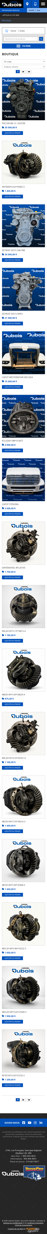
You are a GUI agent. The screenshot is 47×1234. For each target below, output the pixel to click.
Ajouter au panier (12, 133)
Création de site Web (15, 1229)
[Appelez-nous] (35, 4)
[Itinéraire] (27, 4)
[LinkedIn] (40, 1122)
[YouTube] (29, 1122)
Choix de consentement (23, 1225)
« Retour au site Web (10, 15)
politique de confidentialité (12, 1223)
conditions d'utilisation (35, 1223)
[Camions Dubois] (11, 4)
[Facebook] (23, 1122)
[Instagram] (35, 1122)
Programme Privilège (11, 10)
